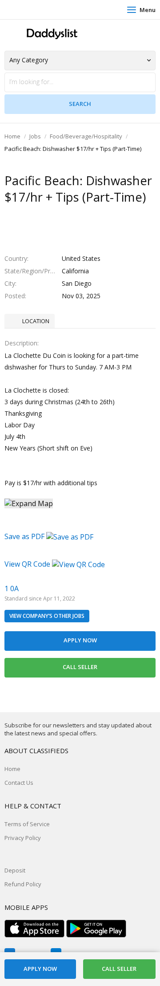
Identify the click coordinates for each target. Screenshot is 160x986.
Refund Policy (22, 884)
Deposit (14, 870)
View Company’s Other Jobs (46, 616)
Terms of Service (27, 824)
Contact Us (18, 783)
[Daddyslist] (51, 34)
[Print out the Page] (72, 215)
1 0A (11, 588)
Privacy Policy (22, 838)
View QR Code (27, 564)
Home (12, 136)
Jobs (35, 136)
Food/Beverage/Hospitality (86, 136)
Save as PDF (25, 536)
